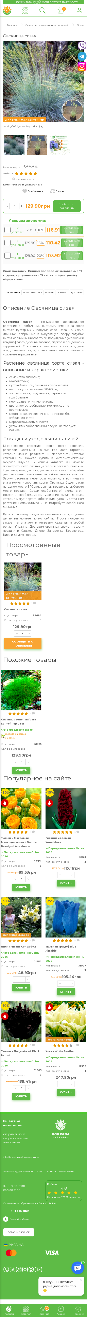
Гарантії (49, 292)
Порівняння (35, 191)
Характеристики (32, 292)
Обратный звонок (19, 1232)
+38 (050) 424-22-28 (15, 1138)
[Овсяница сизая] (43, 81)
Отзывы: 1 (62, 292)
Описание (13, 292)
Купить (21, 770)
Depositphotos (47, 1203)
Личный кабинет (20, 1218)
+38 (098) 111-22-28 (14, 1134)
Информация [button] (20, 1211)
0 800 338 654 (12, 1142)
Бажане (60, 191)
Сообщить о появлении (22, 643)
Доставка (77, 292)
